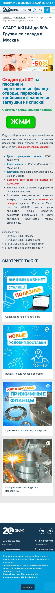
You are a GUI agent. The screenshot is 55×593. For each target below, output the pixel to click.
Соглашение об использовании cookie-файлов (20, 575)
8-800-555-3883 (13, 541)
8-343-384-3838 (46, 549)
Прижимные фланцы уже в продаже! (26, 430)
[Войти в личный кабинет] (34, 10)
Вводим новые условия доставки (24, 373)
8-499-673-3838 (13, 549)
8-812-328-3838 (46, 541)
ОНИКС (7, 17)
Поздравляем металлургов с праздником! (21, 489)
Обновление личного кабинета (22, 316)
